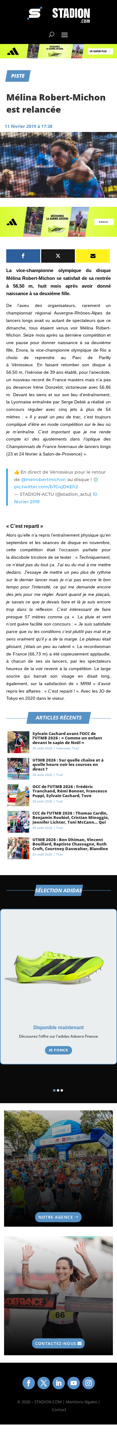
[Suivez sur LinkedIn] (58, 1383)
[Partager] (23, 256)
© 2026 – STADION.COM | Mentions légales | (58, 1402)
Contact (59, 1409)
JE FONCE (58, 1050)
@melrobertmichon (43, 479)
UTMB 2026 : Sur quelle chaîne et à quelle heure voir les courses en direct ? (68, 764)
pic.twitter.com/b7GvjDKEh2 (46, 487)
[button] (54, 1090)
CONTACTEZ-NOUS (55, 1343)
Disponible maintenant (58, 1027)
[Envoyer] (93, 256)
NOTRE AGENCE (55, 1217)
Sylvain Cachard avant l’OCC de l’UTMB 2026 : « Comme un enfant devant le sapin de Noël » (67, 738)
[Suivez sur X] (43, 1383)
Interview (63, 748)
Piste (18, 75)
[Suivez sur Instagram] (88, 1383)
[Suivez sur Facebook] (28, 1383)
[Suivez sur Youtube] (73, 1383)
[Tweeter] (58, 256)
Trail (75, 748)
